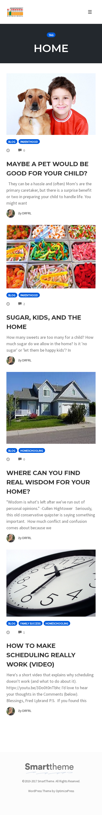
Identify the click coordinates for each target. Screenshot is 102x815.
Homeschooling (31, 450)
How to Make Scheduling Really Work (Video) (40, 655)
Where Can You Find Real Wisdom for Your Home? (48, 482)
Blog (11, 141)
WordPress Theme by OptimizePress (51, 791)
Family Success (30, 623)
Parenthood (29, 141)
